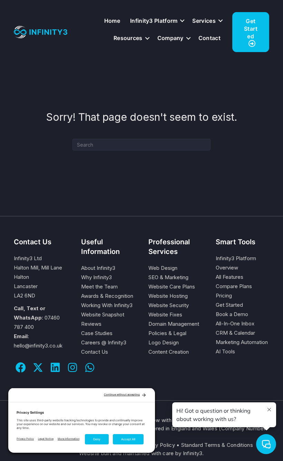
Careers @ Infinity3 (103, 342)
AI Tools (225, 351)
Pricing (224, 295)
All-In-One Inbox (235, 323)
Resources (128, 38)
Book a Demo (232, 314)
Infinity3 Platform (153, 20)
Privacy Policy (157, 445)
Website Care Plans (171, 286)
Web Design (162, 268)
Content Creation (168, 352)
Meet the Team (99, 286)
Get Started (229, 305)
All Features (229, 277)
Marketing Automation (242, 342)
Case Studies (97, 333)
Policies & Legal (167, 333)
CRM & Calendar (235, 333)
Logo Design (163, 342)
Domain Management (173, 324)
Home (112, 20)
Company (170, 38)
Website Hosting (168, 296)
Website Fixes (165, 314)
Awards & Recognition (107, 296)
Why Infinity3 (96, 277)
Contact (209, 38)
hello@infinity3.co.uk (38, 345)
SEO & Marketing (168, 277)
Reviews (91, 324)
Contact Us (94, 352)
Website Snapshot (102, 314)
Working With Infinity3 (107, 305)
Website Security (168, 305)
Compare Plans (234, 286)
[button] (182, 20)
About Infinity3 (98, 268)
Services (203, 20)
